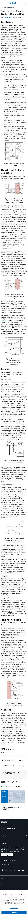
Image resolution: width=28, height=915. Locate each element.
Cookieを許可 (14, 912)
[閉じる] (26, 892)
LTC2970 (6, 60)
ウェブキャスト (18, 786)
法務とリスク (4, 878)
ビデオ (12, 786)
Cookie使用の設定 (14, 908)
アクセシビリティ (5, 884)
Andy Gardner (8, 17)
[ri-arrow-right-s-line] (18, 817)
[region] (14, 902)
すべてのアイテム (5, 786)
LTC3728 (3, 320)
